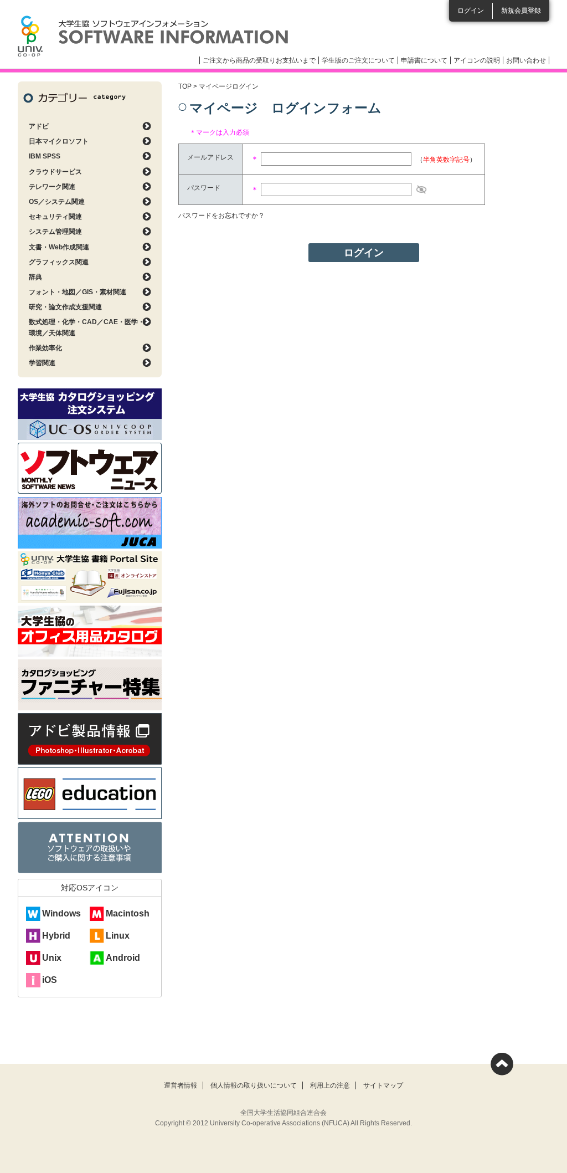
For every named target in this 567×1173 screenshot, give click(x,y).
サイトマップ (383, 1085)
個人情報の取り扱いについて (253, 1085)
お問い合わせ (526, 60)
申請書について (424, 60)
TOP (185, 86)
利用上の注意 (330, 1085)
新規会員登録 (521, 10)
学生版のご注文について (358, 60)
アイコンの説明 (476, 60)
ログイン (470, 10)
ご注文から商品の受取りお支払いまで (259, 60)
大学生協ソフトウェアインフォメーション (153, 36)
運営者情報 (180, 1085)
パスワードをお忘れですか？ (221, 215)
